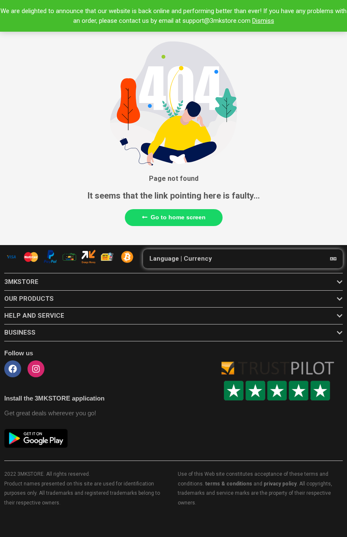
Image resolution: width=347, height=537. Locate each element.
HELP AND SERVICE (34, 315)
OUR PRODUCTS (29, 299)
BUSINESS (20, 332)
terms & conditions (228, 484)
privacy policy (280, 484)
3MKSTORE (21, 282)
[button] (243, 258)
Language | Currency (180, 258)
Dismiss (263, 21)
